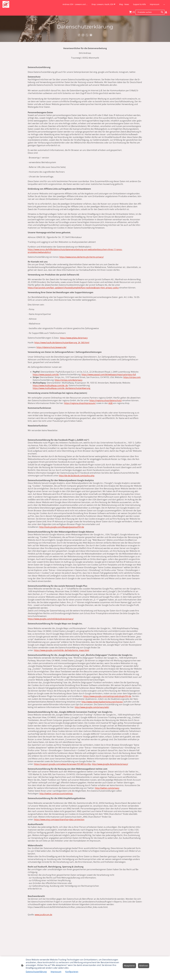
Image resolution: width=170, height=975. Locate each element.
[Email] (90, 35)
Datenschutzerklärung (36, 971)
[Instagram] (83, 35)
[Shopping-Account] (166, 12)
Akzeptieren (129, 965)
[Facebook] (79, 35)
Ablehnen (143, 965)
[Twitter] (86, 35)
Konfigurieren (71, 971)
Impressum (56, 971)
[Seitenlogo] (5, 4)
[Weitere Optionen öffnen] (164, 4)
